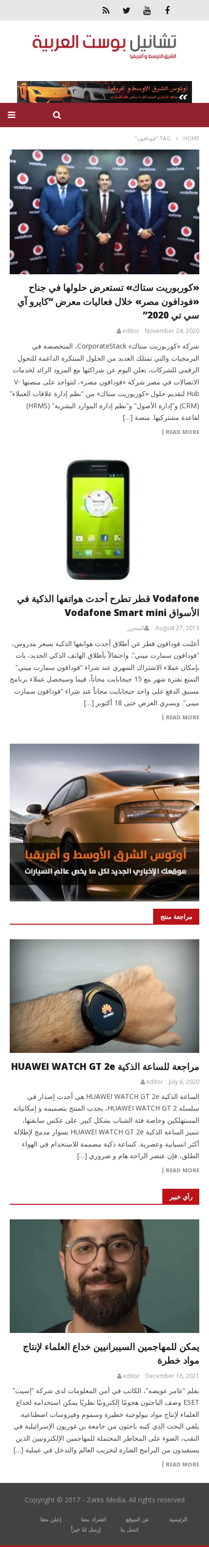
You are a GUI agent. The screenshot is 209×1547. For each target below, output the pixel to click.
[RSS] (106, 10)
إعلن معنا (50, 1519)
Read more (182, 432)
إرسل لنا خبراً (86, 1529)
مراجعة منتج (176, 916)
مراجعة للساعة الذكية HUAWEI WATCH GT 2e (105, 1066)
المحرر (135, 628)
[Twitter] (126, 10)
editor (130, 331)
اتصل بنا (130, 1529)
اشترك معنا (93, 1519)
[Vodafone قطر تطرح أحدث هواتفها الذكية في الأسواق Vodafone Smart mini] (104, 519)
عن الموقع (137, 1519)
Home (191, 138)
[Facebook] (167, 10)
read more (182, 1170)
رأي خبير (181, 1196)
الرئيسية (178, 1519)
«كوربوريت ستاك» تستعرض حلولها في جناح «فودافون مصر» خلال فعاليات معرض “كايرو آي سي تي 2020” (108, 301)
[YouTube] (147, 10)
